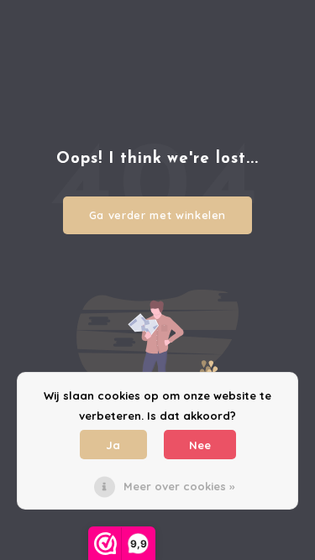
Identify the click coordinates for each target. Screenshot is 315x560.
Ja (113, 445)
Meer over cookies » (178, 486)
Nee (200, 445)
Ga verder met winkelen (157, 215)
